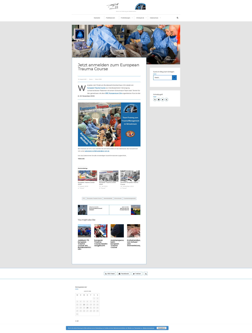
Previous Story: (95, 208)
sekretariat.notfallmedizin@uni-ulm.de (97, 151)
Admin (174, 59)
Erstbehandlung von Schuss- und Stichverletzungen (135, 243)
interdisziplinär (108, 198)
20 (87, 308)
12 (84, 304)
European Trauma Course (94, 198)
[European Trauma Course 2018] (87, 175)
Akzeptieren (161, 328)
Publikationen (110, 18)
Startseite (97, 18)
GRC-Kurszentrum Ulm (113, 93)
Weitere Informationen (148, 328)
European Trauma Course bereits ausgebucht (100, 243)
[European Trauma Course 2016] (108, 175)
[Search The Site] (166, 99)
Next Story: (124, 208)
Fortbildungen (125, 18)
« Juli (76, 321)
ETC (84, 198)
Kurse (91, 79)
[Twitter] (162, 99)
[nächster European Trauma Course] (130, 175)
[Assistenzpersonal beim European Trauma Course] (117, 230)
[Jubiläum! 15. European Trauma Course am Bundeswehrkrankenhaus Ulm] (84, 230)
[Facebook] (158, 99)
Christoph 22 (140, 18)
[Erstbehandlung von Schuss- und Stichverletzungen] (133, 230)
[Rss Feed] (155, 99)
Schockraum (117, 198)
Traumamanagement (129, 198)
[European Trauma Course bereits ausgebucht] (100, 230)
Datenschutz (154, 18)
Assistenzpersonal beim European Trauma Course (119, 244)
